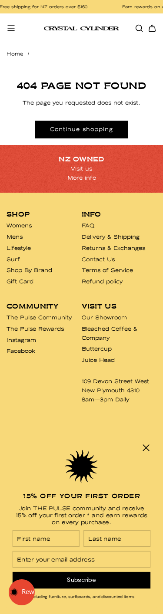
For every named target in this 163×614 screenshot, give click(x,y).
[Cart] (152, 28)
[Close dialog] (146, 447)
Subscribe (81, 580)
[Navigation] (11, 28)
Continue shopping (81, 129)
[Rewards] (22, 592)
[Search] (139, 28)
